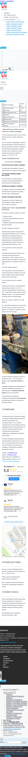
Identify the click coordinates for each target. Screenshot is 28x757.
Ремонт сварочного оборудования (16, 32)
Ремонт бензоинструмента (14, 24)
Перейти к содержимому (7, 1)
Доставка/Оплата (10, 57)
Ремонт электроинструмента (15, 22)
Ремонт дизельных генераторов (14, 714)
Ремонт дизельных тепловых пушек (14, 717)
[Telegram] (5, 48)
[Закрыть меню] (0, 686)
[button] (14, 213)
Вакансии (7, 64)
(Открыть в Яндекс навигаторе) (11, 461)
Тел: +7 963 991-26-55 (9, 15)
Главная (7, 52)
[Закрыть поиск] (1, 739)
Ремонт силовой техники (14, 26)
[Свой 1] (1, 48)
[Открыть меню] (1, 88)
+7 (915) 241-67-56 (11, 455)
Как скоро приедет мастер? (9, 267)
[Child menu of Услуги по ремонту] (18, 20)
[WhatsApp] (3, 48)
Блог (6, 62)
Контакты (7, 13)
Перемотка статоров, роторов (15, 34)
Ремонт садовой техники (14, 28)
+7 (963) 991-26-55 (12, 453)
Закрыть (7, 755)
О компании (8, 55)
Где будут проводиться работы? (10, 228)
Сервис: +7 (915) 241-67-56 (11, 17)
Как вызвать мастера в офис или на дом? (13, 213)
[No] (10, 756)
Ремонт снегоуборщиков (13, 30)
